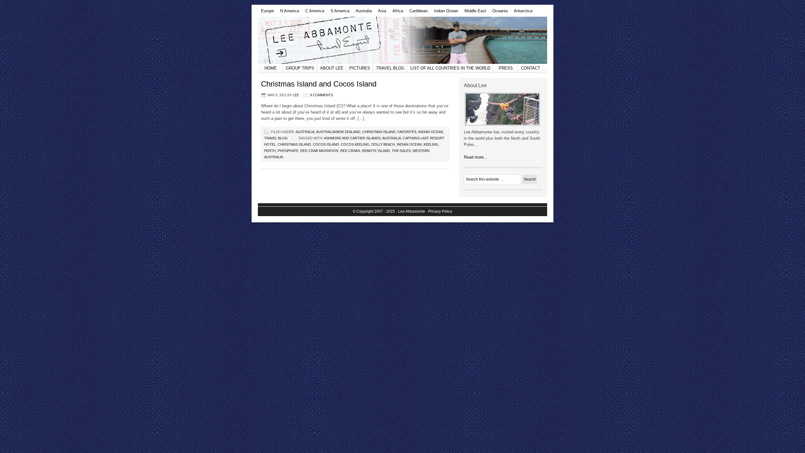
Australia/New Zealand (338, 132)
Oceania (498, 12)
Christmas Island (379, 132)
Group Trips (300, 68)
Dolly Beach (383, 144)
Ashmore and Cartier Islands (352, 138)
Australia (362, 12)
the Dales (401, 151)
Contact (530, 68)
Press (506, 68)
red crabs (350, 151)
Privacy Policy (440, 211)
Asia (380, 12)
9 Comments (321, 95)
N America (288, 12)
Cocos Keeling (355, 144)
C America (313, 12)
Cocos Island (326, 144)
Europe (266, 12)
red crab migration (319, 151)
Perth (270, 151)
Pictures (359, 68)
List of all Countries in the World (450, 68)
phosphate (288, 151)
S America (338, 12)
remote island (376, 151)
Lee (296, 95)
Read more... (475, 157)
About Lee (331, 68)
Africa (396, 12)
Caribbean (417, 12)
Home (270, 68)
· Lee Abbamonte (410, 211)
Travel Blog (390, 68)
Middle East (473, 12)
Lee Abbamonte (402, 40)
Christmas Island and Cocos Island (318, 84)
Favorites (406, 132)
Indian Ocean (444, 12)
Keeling (431, 144)
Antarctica (521, 12)
